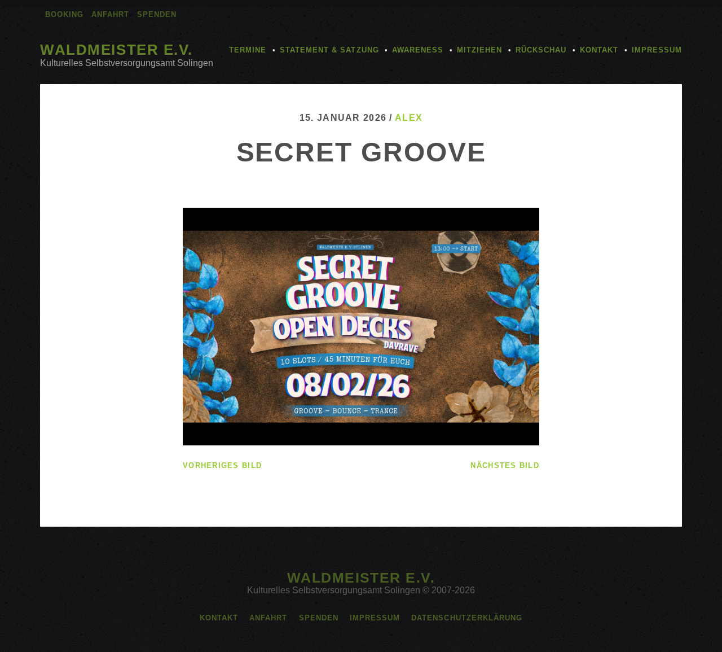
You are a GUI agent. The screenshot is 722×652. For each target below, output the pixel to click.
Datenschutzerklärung (466, 618)
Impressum (657, 50)
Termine (247, 50)
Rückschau (541, 50)
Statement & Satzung (329, 50)
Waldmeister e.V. (116, 49)
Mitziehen (479, 50)
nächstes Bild (504, 465)
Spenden (157, 14)
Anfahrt (110, 14)
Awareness (417, 50)
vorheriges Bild (222, 465)
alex (408, 117)
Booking (64, 14)
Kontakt (599, 50)
